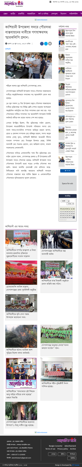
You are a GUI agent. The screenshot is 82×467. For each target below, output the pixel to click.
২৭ (71, 217)
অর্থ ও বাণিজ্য (43, 13)
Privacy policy (62, 449)
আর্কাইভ (67, 196)
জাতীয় (13, 13)
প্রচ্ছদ (6, 13)
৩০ (63, 219)
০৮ (61, 214)
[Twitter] (71, 5)
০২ (63, 212)
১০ (65, 214)
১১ (67, 214)
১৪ (74, 214)
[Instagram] (74, 5)
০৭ (74, 212)
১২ (69, 214)
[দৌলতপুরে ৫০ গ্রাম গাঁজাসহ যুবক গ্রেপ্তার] (62, 118)
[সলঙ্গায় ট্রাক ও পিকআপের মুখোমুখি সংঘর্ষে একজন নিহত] (62, 145)
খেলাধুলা (54, 13)
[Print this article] (50, 43)
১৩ (71, 214)
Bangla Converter (55, 446)
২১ (74, 215)
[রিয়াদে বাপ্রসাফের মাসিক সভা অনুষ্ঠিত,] (62, 57)
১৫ (61, 215)
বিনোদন (63, 13)
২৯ (61, 219)
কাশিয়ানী (8, 49)
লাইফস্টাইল (73, 13)
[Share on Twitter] (46, 44)
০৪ (67, 212)
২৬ (69, 217)
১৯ (69, 215)
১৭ (65, 215)
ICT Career (75, 465)
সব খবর (68, 171)
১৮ (67, 215)
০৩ (65, 212)
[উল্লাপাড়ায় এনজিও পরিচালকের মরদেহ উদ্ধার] (62, 159)
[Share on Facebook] (42, 44)
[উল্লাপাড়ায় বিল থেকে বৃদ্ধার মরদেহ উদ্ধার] (62, 33)
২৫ (67, 217)
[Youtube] (77, 5)
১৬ (63, 215)
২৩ (63, 217)
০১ (61, 212)
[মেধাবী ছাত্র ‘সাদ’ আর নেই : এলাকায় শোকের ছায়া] (62, 43)
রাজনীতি (21, 13)
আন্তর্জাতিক (31, 13)
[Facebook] (68, 5)
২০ (71, 215)
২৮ (74, 217)
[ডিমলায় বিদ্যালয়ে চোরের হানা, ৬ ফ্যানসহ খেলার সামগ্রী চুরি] (62, 129)
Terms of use (50, 449)
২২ (61, 217)
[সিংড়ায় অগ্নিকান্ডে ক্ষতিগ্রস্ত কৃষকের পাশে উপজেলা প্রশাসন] (62, 86)
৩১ (65, 219)
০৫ (69, 212)
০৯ (63, 214)
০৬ (71, 212)
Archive (73, 449)
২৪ (65, 217)
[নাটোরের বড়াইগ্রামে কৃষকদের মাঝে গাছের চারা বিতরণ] (62, 70)
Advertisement (70, 446)
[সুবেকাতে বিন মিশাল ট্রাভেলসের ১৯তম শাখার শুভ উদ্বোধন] (62, 102)
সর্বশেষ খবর (64, 26)
